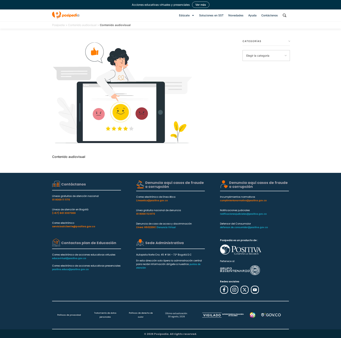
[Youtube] (255, 290)
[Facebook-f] (224, 290)
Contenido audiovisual (82, 25)
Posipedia (58, 25)
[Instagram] (234, 290)
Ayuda (252, 15)
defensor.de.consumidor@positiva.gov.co (244, 227)
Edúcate (184, 15)
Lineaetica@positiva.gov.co (152, 200)
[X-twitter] (245, 290)
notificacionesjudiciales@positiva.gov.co (243, 213)
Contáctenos (269, 15)
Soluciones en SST (211, 15)
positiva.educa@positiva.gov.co (70, 269)
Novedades (236, 15)
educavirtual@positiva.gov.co (69, 258)
